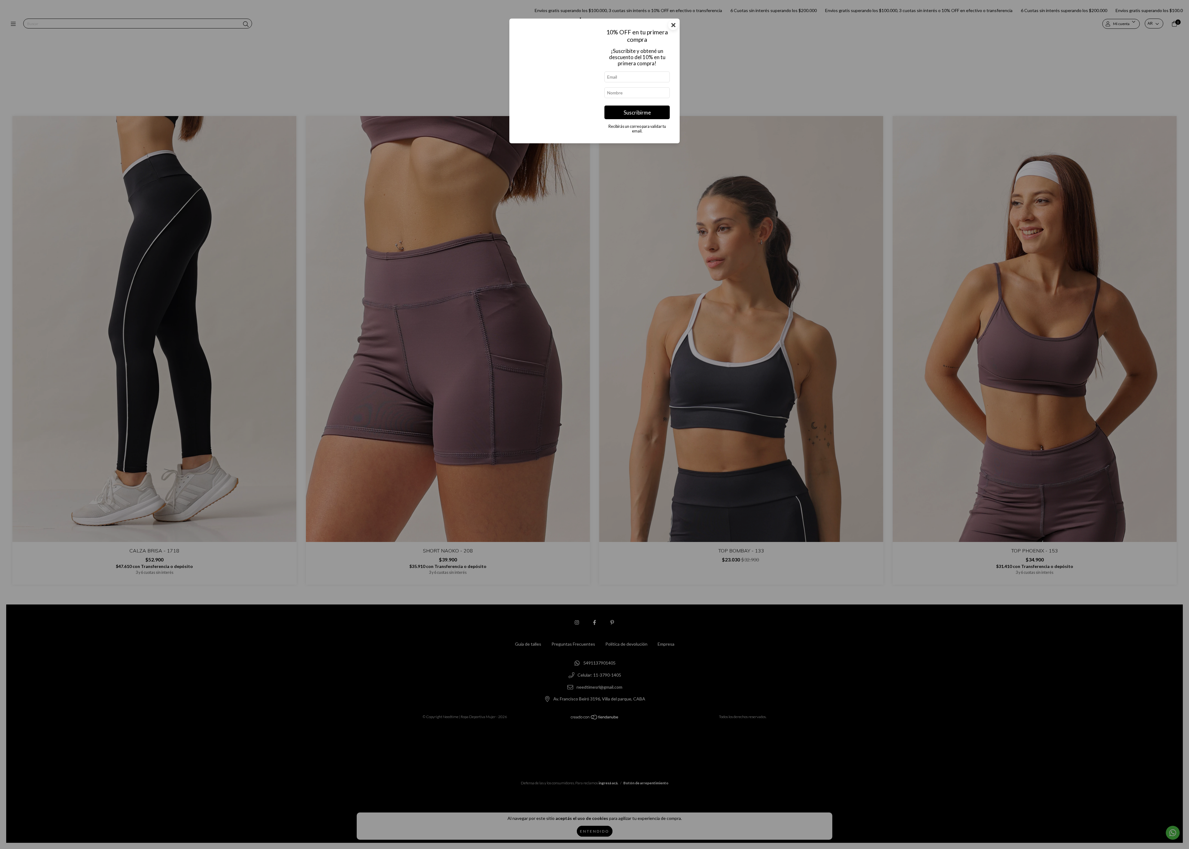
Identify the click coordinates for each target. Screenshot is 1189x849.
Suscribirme (637, 112)
